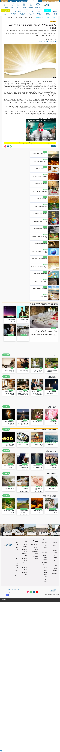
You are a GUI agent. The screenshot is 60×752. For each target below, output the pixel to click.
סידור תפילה (45, 567)
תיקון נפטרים (44, 562)
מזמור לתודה (20, 10)
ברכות (16, 540)
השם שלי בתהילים (47, 10)
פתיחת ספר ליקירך (55, 10)
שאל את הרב (32, 10)
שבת (56, 565)
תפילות (55, 540)
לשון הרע (55, 571)
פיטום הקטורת (14, 10)
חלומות (55, 560)
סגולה (54, 81)
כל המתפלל (45, 555)
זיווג (17, 573)
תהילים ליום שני (31, 13)
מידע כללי (45, 540)
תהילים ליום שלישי (22, 13)
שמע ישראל (55, 548)
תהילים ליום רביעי (13, 13)
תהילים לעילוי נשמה (39, 10)
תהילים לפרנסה (48, 13)
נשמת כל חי (26, 10)
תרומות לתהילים (4, 1)
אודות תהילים (17, 1)
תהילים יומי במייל (35, 561)
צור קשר (10, 1)
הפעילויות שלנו (23, 1)
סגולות (55, 558)
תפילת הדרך (54, 545)
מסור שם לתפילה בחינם (6, 10)
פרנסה (17, 570)
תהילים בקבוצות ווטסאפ (34, 541)
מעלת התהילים (54, 573)
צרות (51, 146)
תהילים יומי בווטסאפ (34, 544)
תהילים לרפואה (55, 13)
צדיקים (55, 568)
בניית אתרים (7, 601)
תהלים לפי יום (24, 541)
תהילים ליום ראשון (39, 13)
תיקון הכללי (45, 565)
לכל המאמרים (6, 355)
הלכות (56, 563)
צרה (54, 146)
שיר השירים (45, 550)
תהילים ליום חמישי (5, 13)
